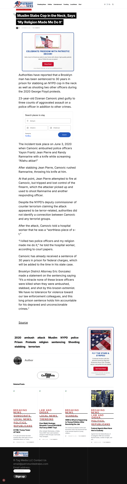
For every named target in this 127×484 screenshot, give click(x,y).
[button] (107, 4)
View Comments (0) (48, 375)
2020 (18, 337)
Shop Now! (48, 64)
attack (41, 337)
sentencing (58, 342)
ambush (29, 337)
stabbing (20, 346)
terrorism (34, 346)
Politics (20, 422)
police (75, 337)
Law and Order (45, 411)
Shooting (73, 342)
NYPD (64, 337)
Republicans (23, 426)
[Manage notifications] (3, 480)
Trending (46, 419)
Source (23, 322)
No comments (36, 27)
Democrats (22, 415)
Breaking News (20, 411)
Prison (19, 342)
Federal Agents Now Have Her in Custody (101, 429)
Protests (31, 342)
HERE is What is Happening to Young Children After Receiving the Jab (76, 422)
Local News (22, 419)
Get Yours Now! (101, 368)
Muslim (52, 337)
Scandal (71, 415)
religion (43, 342)
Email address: (21, 467)
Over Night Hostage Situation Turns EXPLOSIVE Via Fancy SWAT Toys (50, 425)
